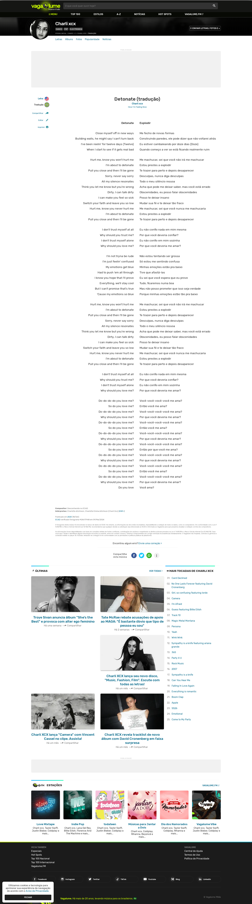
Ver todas (155, 571)
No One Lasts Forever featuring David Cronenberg (192, 585)
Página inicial (60, 33)
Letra (40, 98)
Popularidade (92, 39)
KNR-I (121, 511)
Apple (175, 702)
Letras (58, 39)
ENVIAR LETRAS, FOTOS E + (206, 28)
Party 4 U (177, 658)
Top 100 (75, 14)
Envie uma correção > (150, 543)
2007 (174, 669)
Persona (176, 626)
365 (174, 652)
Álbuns (69, 39)
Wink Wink (177, 637)
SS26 (174, 708)
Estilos (98, 14)
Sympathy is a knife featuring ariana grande (191, 645)
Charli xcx (65, 23)
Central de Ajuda (193, 851)
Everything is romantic (184, 691)
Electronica (76, 29)
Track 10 (176, 615)
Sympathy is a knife (182, 674)
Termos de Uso (192, 854)
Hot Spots (164, 14)
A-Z (119, 14)
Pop (66, 29)
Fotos (79, 39)
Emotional (177, 713)
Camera (176, 598)
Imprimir (41, 127)
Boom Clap (177, 697)
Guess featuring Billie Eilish (186, 609)
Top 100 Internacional (43, 862)
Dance (59, 29)
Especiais (36, 851)
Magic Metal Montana (183, 620)
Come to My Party (181, 719)
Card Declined (179, 578)
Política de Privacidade (196, 858)
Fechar (28, 897)
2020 (69, 517)
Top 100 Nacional (40, 858)
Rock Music (178, 663)
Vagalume (45, 5)
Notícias (139, 14)
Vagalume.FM (193, 14)
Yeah (174, 632)
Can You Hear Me (181, 680)
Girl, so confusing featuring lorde (190, 592)
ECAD (57, 519)
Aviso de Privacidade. (37, 891)
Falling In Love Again (183, 685)
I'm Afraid (177, 604)
